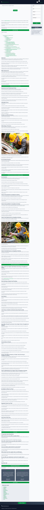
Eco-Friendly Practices (8, 40)
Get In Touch (36, 27)
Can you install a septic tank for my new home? (10, 54)
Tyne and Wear (5, 498)
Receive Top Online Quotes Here (15, 264)
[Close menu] (39, 1)
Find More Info (7, 56)
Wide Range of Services (8, 39)
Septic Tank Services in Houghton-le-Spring (8, 35)
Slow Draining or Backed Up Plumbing (9, 45)
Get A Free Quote (15, 482)
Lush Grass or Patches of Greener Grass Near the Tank (11, 46)
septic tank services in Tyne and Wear (8, 278)
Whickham (4, 492)
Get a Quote (15, 10)
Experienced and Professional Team (9, 37)
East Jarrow (4, 489)
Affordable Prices (8, 38)
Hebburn (4, 488)
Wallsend (4, 491)
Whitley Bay (4, 497)
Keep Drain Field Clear (8, 51)
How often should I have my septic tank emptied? (10, 53)
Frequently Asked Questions (8, 52)
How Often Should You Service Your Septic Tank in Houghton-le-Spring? (12, 47)
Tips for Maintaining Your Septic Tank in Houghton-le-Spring (11, 49)
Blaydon (4, 495)
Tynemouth (4, 494)
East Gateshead (5, 490)
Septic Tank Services (7, 20)
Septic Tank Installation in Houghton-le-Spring (10, 42)
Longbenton (4, 496)
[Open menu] (37, 2)
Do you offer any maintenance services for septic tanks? (11, 55)
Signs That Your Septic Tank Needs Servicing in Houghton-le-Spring (12, 44)
